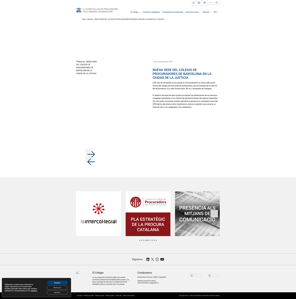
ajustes (34, 291)
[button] (89, 152)
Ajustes (57, 292)
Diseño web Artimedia (128, 295)
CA (211, 3)
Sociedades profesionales (172, 12)
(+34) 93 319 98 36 (149, 281)
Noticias (90, 19)
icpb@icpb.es (154, 283)
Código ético (119, 295)
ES (217, 3)
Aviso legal (79, 295)
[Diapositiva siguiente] (214, 213)
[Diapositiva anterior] (82, 213)
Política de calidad (109, 295)
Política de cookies (99, 295)
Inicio (84, 19)
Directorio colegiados (151, 12)
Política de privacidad (88, 295)
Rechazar (57, 287)
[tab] (139, 240)
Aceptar (57, 283)
